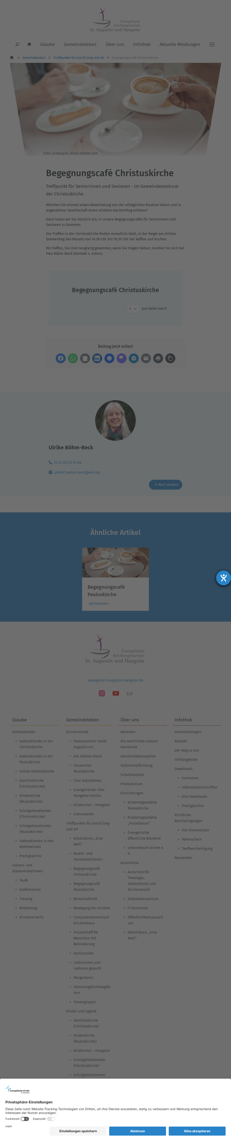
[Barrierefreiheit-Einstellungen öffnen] (223, 577)
